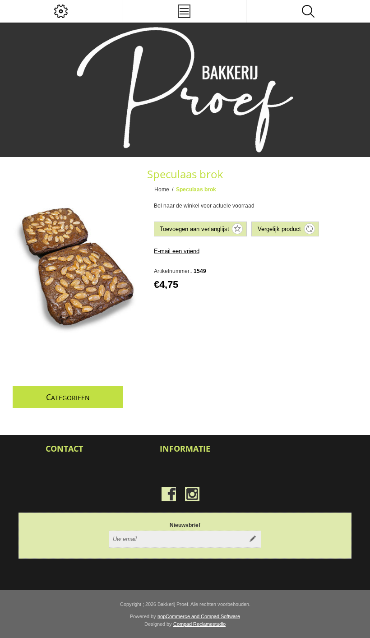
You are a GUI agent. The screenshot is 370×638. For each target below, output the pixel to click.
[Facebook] (169, 494)
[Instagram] (192, 494)
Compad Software (220, 616)
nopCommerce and (179, 616)
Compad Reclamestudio (199, 624)
